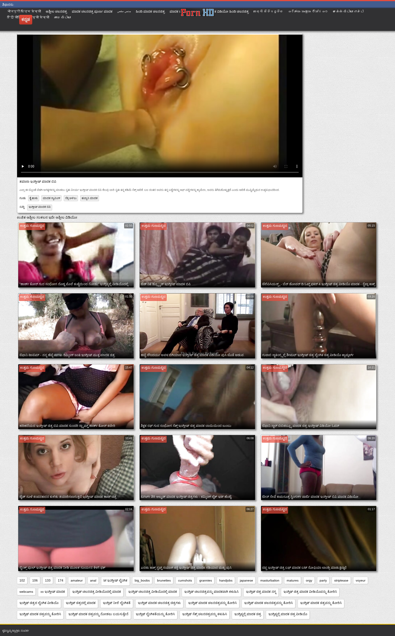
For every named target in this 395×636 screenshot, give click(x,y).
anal (93, 580)
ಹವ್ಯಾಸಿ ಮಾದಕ (90, 198)
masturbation (269, 580)
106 (35, 580)
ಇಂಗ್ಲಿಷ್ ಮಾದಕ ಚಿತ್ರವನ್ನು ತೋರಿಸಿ (321, 603)
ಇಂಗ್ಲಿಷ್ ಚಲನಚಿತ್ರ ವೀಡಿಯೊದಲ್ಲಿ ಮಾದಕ (96, 591)
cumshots (185, 580)
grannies (205, 580)
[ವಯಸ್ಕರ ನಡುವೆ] (197, 19)
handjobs (225, 580)
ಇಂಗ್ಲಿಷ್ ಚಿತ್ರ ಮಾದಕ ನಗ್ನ (261, 591)
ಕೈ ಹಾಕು (33, 198)
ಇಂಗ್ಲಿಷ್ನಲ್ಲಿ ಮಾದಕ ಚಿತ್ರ (247, 614)
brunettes (164, 580)
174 (60, 580)
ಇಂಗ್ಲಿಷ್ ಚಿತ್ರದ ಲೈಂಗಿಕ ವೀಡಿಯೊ (39, 603)
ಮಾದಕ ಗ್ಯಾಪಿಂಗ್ (51, 198)
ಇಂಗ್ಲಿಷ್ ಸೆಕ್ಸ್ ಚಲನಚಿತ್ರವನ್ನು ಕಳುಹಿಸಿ (204, 614)
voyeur (361, 580)
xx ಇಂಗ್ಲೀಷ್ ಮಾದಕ (52, 591)
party (323, 580)
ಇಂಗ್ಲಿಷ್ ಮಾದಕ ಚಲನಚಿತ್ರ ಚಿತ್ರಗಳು (159, 603)
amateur (77, 580)
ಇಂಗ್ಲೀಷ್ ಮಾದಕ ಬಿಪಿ (40, 206)
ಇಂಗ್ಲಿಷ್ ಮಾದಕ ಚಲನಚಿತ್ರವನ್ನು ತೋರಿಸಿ (212, 603)
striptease (341, 580)
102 (22, 580)
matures (293, 580)
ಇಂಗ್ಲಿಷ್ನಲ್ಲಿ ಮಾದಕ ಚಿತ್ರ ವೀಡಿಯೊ (287, 614)
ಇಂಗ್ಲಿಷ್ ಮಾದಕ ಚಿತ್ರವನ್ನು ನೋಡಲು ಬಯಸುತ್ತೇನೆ (98, 614)
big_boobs (142, 580)
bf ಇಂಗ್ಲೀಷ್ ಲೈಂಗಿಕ (115, 580)
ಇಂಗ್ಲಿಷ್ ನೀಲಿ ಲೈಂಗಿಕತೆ (117, 603)
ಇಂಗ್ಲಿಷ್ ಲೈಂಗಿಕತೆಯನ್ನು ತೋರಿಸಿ (155, 614)
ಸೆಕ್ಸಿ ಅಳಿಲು (71, 198)
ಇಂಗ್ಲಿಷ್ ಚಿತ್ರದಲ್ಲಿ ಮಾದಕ (81, 603)
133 (48, 580)
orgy (309, 580)
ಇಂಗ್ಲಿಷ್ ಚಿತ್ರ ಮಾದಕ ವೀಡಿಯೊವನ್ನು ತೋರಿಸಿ (310, 591)
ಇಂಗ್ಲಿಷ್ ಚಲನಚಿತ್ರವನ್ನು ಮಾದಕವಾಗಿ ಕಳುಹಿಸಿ (211, 591)
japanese (246, 580)
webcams (26, 591)
